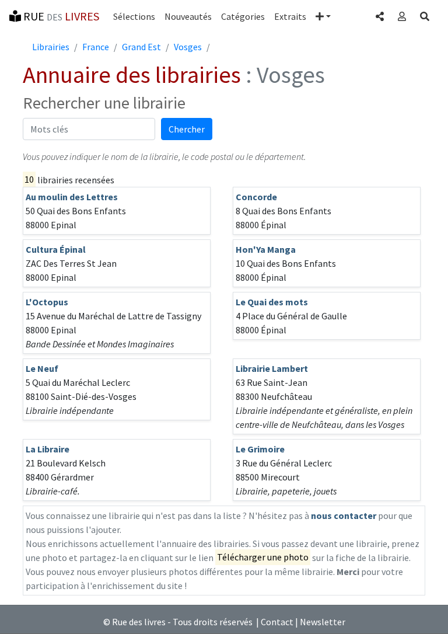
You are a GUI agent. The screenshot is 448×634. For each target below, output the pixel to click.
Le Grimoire (260, 449)
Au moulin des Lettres (72, 197)
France (95, 47)
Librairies (50, 47)
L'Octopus (47, 302)
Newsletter (322, 622)
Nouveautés (188, 16)
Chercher (187, 129)
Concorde (256, 197)
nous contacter (343, 515)
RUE (60, 16)
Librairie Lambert (272, 368)
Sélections (134, 16)
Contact (277, 622)
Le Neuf (42, 368)
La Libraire (47, 449)
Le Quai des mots (272, 302)
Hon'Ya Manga (266, 249)
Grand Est (141, 47)
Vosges (188, 47)
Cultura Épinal (56, 249)
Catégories (243, 16)
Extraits (290, 16)
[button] (323, 16)
